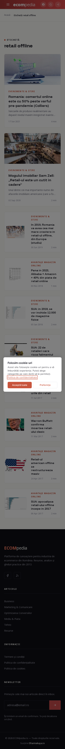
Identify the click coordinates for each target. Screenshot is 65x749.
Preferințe (45, 385)
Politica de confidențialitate (22, 377)
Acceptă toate (19, 385)
